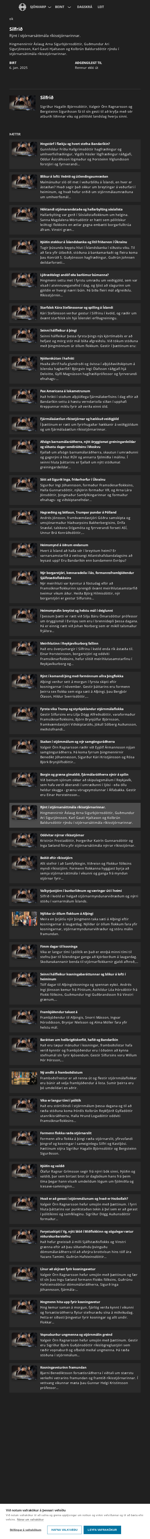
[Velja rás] (69, 7)
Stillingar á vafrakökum (25, 1529)
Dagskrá (84, 7)
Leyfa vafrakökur (102, 1529)
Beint (59, 7)
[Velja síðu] (49, 7)
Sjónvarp (38, 7)
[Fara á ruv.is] (22, 7)
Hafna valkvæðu (64, 1529)
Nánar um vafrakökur (30, 1519)
